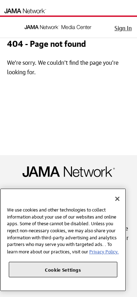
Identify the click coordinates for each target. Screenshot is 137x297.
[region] (63, 239)
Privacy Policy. (104, 251)
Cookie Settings (63, 269)
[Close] (117, 199)
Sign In (123, 27)
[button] (10, 26)
